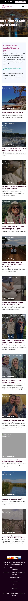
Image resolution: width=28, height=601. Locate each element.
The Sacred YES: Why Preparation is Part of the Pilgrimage (14, 187)
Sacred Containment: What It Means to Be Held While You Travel (13, 537)
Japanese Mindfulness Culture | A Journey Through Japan (13, 421)
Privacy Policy (15, 588)
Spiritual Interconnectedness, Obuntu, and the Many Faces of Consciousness (13, 264)
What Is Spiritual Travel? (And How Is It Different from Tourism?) (14, 461)
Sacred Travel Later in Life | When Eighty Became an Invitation (13, 227)
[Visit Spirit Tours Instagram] (8, 2)
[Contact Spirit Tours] (11, 2)
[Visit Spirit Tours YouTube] (5, 2)
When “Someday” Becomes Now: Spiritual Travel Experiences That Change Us (13, 342)
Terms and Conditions (15, 577)
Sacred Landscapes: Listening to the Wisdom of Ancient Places (13, 499)
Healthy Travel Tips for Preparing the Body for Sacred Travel (13, 303)
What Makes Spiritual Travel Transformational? (11, 381)
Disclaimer (15, 584)
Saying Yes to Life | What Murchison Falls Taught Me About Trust (14, 149)
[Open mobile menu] (18, 6)
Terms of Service (15, 581)
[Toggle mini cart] (23, 6)
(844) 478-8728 (22, 1)
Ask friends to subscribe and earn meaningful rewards (13, 74)
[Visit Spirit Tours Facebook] (3, 2)
